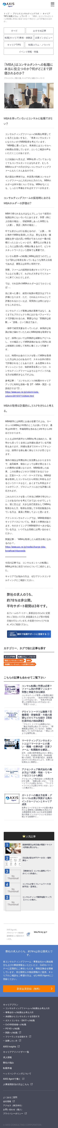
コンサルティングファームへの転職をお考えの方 (27, 1008)
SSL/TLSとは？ (41, 932)
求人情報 (7, 1057)
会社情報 (7, 1101)
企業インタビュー (43, 37)
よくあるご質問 (10, 1097)
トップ (6, 13)
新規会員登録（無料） (29, 988)
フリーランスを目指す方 (16, 1036)
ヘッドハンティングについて (17, 1073)
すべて (14, 30)
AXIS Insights (9, 1046)
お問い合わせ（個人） (13, 1109)
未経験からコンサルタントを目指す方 (22, 1016)
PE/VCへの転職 (12, 1028)
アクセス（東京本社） (13, 1105)
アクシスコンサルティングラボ (26, 13)
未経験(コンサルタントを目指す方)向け (20, 664)
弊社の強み (8, 1062)
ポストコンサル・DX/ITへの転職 (20, 1020)
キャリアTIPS (14, 44)
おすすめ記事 (39, 30)
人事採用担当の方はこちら (16, 1084)
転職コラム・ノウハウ (18, 16)
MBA (29, 660)
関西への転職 (11, 1032)
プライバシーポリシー (13, 1113)
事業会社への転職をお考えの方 (19, 1012)
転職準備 (7, 1068)
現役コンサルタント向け (14, 660)
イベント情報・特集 (28, 51)
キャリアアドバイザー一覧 (16, 1051)
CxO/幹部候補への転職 (15, 1024)
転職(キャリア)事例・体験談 (18, 37)
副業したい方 (11, 1040)
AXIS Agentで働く (12, 1078)
